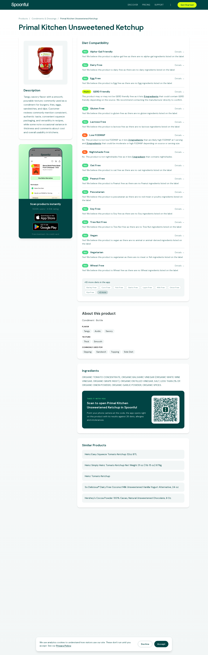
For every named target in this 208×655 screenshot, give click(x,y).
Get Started (187, 4)
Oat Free (95, 165)
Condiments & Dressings (44, 18)
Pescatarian (97, 192)
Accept (161, 644)
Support (159, 4)
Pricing (146, 4)
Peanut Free (97, 178)
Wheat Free (97, 265)
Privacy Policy (63, 645)
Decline (145, 644)
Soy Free (95, 208)
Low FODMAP (97, 135)
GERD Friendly (101, 91)
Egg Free (95, 78)
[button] (151, 96)
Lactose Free (98, 121)
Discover (133, 4)
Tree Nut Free (98, 222)
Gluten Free (97, 108)
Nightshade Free (99, 152)
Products (23, 18)
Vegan (94, 235)
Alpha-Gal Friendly (101, 51)
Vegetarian (96, 252)
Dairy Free (96, 65)
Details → (179, 51)
